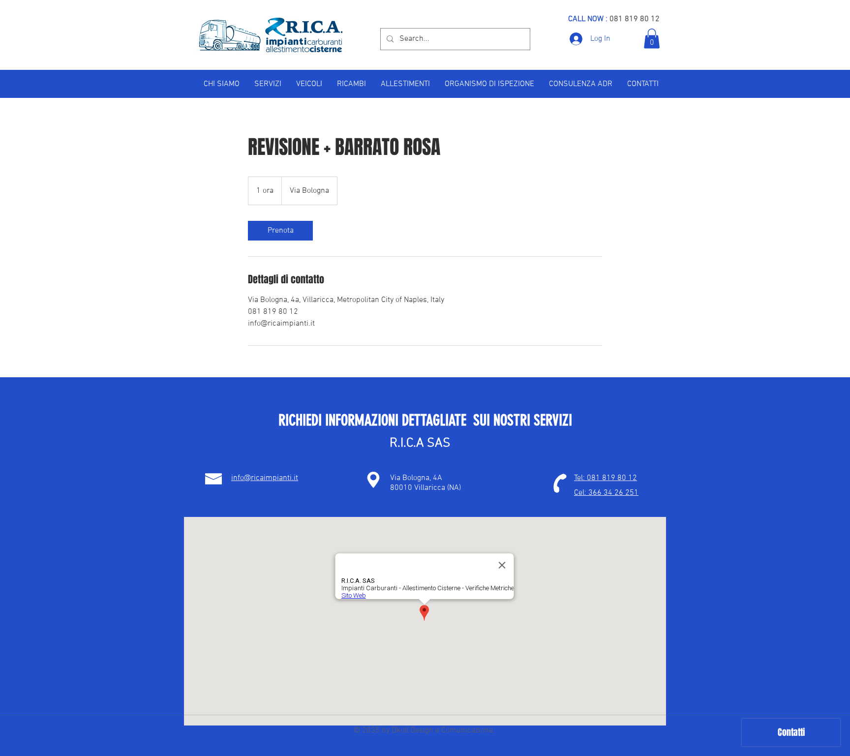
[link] (280, 231)
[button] (651, 39)
